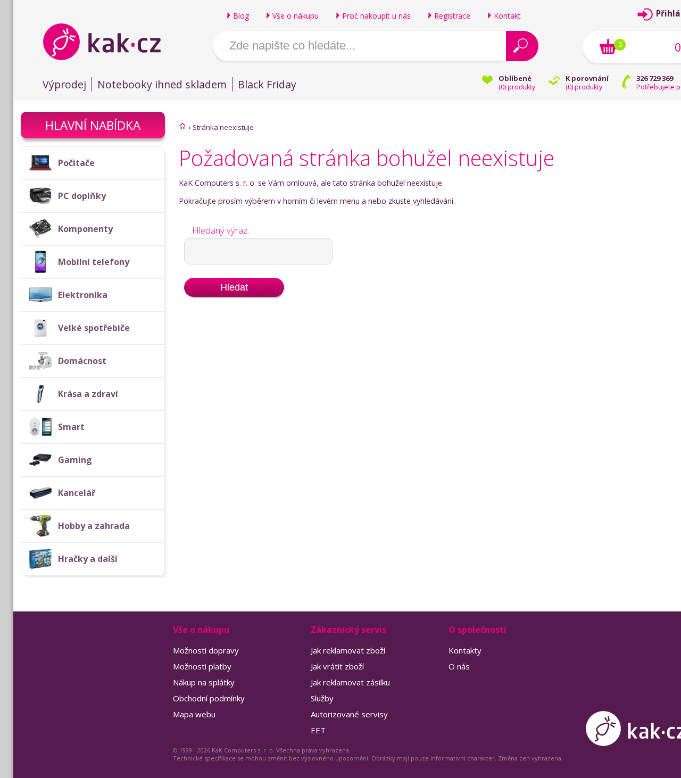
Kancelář (76, 493)
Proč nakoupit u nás (376, 16)
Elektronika (82, 295)
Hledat (234, 287)
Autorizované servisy (349, 714)
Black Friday (267, 84)
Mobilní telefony (93, 262)
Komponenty (85, 229)
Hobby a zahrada (94, 526)
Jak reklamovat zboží (348, 650)
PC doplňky (82, 196)
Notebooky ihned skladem (162, 84)
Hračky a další (88, 559)
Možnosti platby (202, 666)
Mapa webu (194, 714)
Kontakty (465, 650)
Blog (241, 16)
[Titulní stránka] (182, 126)
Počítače (76, 163)
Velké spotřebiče (94, 328)
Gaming (75, 460)
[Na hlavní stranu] (111, 41)
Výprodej (64, 84)
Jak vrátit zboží (337, 666)
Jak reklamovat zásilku (350, 682)
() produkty (517, 87)
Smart (71, 427)
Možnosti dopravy (206, 650)
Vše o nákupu (295, 16)
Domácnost (82, 361)
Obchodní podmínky (209, 698)
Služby (322, 698)
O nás (459, 666)
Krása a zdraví (88, 394)
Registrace (452, 16)
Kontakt (507, 16)
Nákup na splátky (204, 682)
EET (318, 730)
